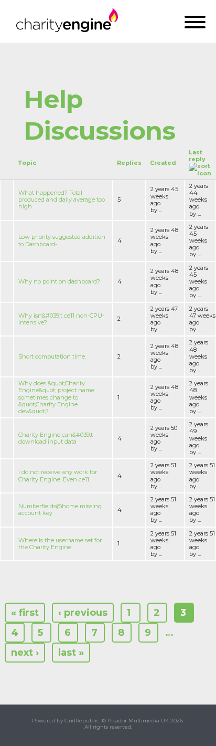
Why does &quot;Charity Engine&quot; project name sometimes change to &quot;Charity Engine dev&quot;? (56, 397)
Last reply (197, 156)
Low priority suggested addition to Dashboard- (61, 240)
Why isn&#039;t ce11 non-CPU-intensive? (61, 319)
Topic (27, 162)
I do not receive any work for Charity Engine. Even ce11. (57, 475)
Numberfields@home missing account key (60, 509)
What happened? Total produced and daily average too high (61, 199)
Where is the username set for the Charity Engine (60, 544)
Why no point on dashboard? (59, 281)
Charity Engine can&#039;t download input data (55, 438)
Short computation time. (52, 356)
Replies (129, 162)
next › (25, 652)
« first (25, 612)
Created (163, 162)
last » (71, 652)
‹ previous (82, 612)
